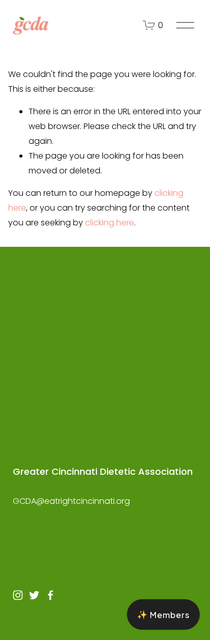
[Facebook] (50, 595)
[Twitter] (34, 595)
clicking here (109, 222)
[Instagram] (18, 595)
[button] (163, 614)
